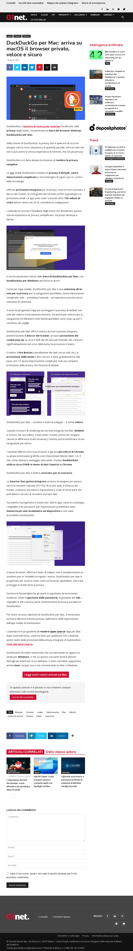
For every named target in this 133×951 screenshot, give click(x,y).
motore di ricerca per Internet (42, 126)
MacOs (73, 712)
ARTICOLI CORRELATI (25, 752)
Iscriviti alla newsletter (31, 3)
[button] (123, 17)
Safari (39, 716)
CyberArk (65, 772)
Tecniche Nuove (61, 916)
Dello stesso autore (61, 752)
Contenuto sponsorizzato (13, 772)
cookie (40, 712)
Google (109, 181)
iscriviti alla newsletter (23, 697)
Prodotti (64, 14)
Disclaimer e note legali (68, 935)
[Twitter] (124, 9)
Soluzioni (79, 14)
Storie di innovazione (93, 3)
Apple (34, 14)
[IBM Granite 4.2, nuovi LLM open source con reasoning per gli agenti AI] (96, 54)
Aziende (107, 14)
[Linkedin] (107, 9)
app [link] (12, 172)
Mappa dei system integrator (63, 3)
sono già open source (19, 644)
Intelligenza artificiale (106, 45)
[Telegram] (118, 9)
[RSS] (113, 9)
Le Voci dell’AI (38, 19)
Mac (64, 712)
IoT (53, 14)
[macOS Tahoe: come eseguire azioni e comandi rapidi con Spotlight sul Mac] (46, 765)
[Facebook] (102, 9)
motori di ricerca (15, 716)
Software (26, 36)
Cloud (44, 14)
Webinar (95, 14)
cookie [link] (25, 322)
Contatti (10, 3)
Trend (94, 140)
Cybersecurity (52, 712)
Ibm (107, 63)
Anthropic (110, 89)
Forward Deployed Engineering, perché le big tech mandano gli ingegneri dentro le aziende (115, 195)
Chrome (29, 712)
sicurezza (49, 716)
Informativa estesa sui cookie (105, 935)
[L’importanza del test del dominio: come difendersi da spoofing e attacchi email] (18, 765)
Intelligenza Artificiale (115, 158)
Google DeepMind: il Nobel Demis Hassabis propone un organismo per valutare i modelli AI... (116, 172)
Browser (19, 712)
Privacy (29, 716)
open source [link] (57, 631)
